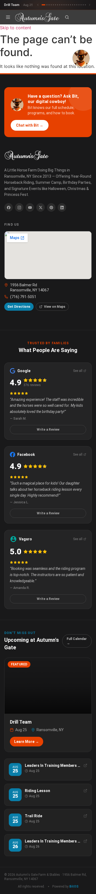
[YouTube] (30, 207)
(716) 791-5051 (23, 297)
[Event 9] (61, 4)
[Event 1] (43, 4)
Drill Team (18, 5)
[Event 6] (55, 4)
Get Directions (18, 307)
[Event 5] (53, 4)
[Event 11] (66, 4)
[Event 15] (74, 4)
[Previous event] (38, 5)
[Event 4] (51, 4)
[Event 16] (76, 4)
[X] (40, 207)
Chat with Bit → (29, 125)
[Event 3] (49, 4)
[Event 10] (64, 4)
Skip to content (15, 27)
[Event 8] (59, 4)
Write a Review (48, 429)
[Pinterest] (51, 207)
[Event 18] (81, 4)
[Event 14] (72, 4)
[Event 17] (78, 4)
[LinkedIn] (62, 207)
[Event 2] (46, 4)
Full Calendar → (77, 641)
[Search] (67, 17)
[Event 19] (83, 4)
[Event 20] (85, 4)
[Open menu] (8, 17)
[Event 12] (68, 4)
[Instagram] (19, 207)
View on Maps (54, 307)
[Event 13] (70, 4)
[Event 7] (57, 4)
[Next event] (89, 5)
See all (77, 371)
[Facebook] (8, 207)
